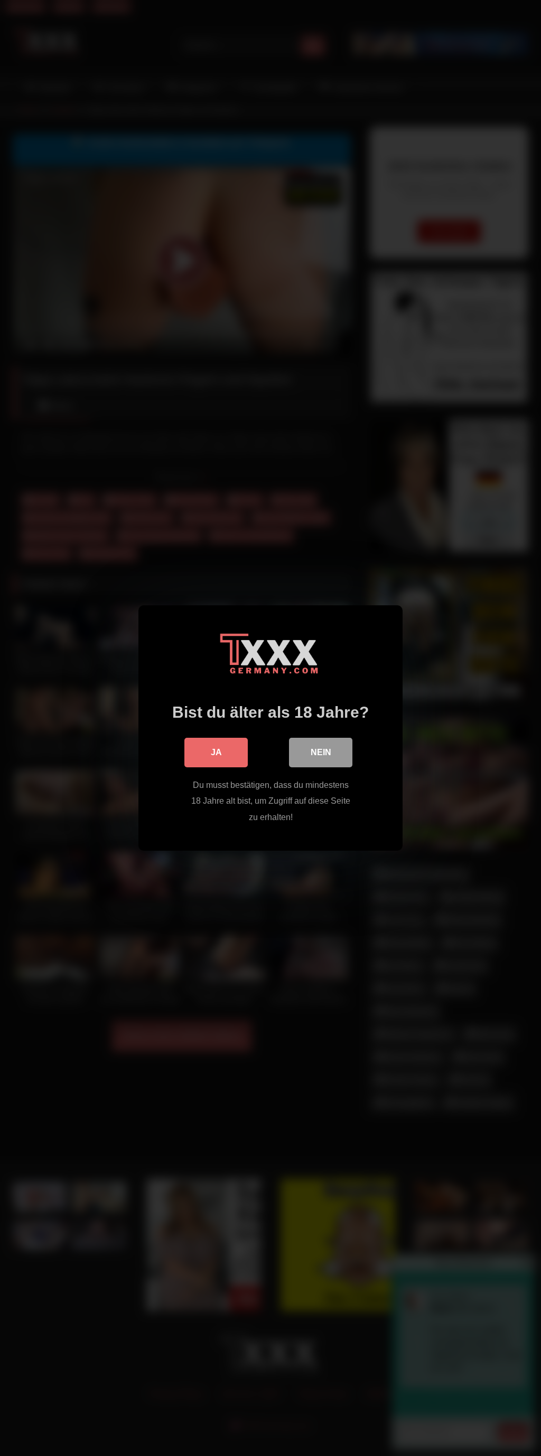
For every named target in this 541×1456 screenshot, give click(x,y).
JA (216, 752)
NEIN (321, 752)
